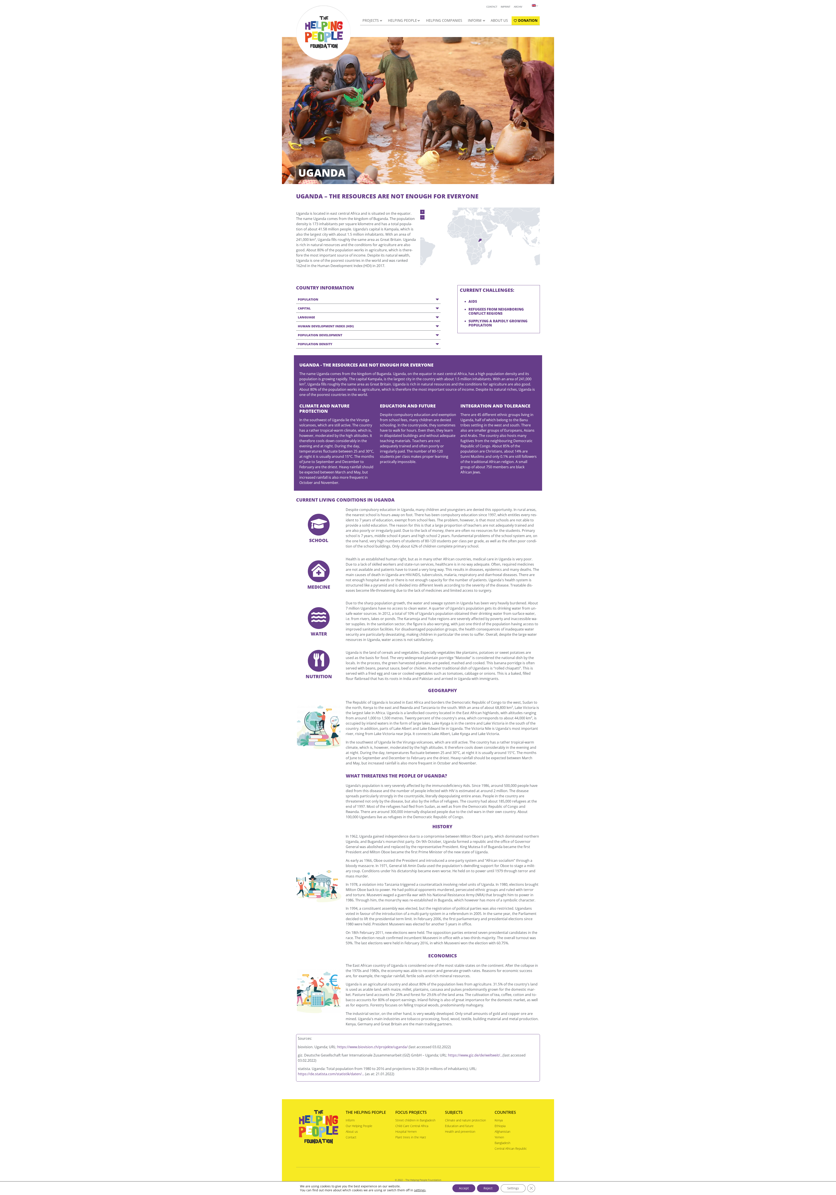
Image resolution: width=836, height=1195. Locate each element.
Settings (513, 1188)
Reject (488, 1188)
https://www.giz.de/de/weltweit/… (475, 1055)
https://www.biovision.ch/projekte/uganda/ (372, 1047)
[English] (532, 5)
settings (420, 1190)
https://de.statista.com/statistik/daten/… (331, 1074)
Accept (464, 1188)
